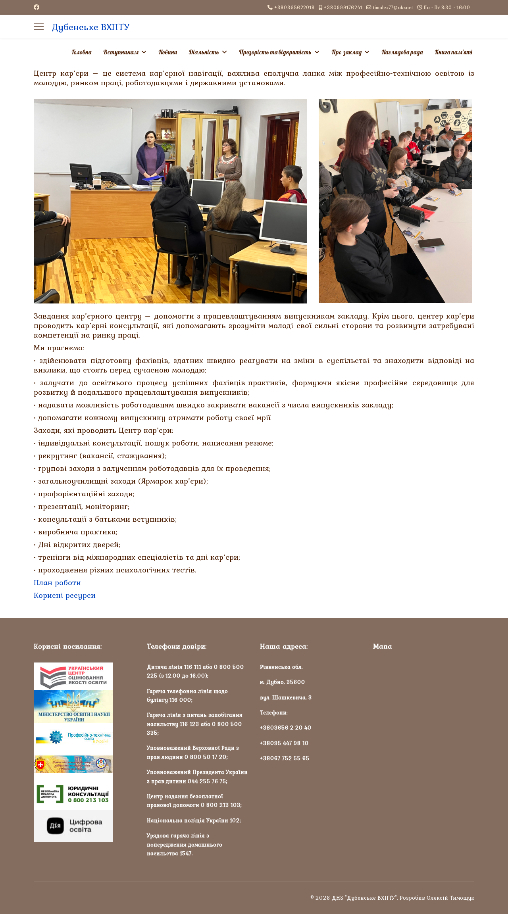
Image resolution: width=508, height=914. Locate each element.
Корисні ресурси (65, 595)
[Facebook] (36, 7)
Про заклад (346, 52)
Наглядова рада (402, 52)
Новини (167, 52)
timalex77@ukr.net (393, 7)
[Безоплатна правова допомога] (84, 794)
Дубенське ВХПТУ (90, 27)
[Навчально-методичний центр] (84, 764)
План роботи (57, 582)
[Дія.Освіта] (84, 826)
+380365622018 (294, 7)
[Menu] (39, 26)
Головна (81, 52)
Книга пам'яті (453, 52)
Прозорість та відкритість (275, 52)
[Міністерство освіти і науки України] (84, 706)
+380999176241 (343, 7)
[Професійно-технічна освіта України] (84, 737)
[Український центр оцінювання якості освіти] (84, 676)
